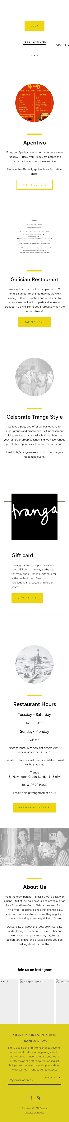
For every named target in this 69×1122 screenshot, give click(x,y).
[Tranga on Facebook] (31, 1098)
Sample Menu (34, 322)
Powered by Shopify (34, 1112)
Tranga (43, 1108)
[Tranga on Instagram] (38, 1098)
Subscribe (50, 1077)
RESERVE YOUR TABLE (34, 807)
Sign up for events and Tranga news (34, 1038)
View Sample (27, 598)
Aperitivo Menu (35, 184)
